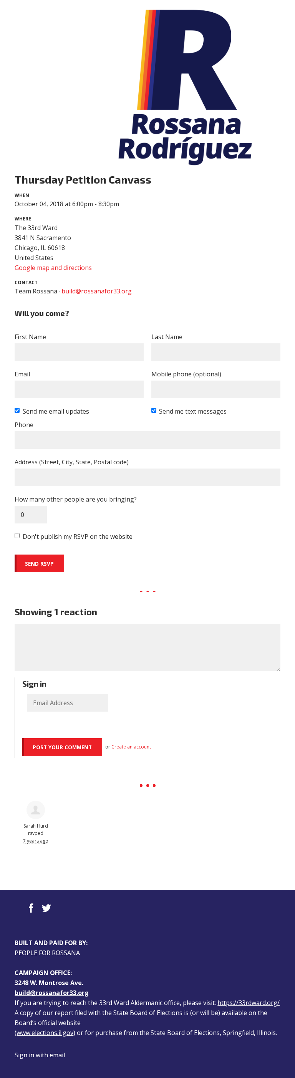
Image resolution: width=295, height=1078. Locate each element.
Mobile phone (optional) (186, 374)
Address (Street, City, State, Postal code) (72, 462)
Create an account (131, 747)
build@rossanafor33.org (96, 291)
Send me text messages (193, 411)
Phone (24, 425)
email (57, 1055)
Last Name (166, 337)
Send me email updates (56, 411)
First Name (30, 337)
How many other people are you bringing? (76, 499)
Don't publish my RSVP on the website (78, 536)
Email (22, 374)
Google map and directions (53, 267)
